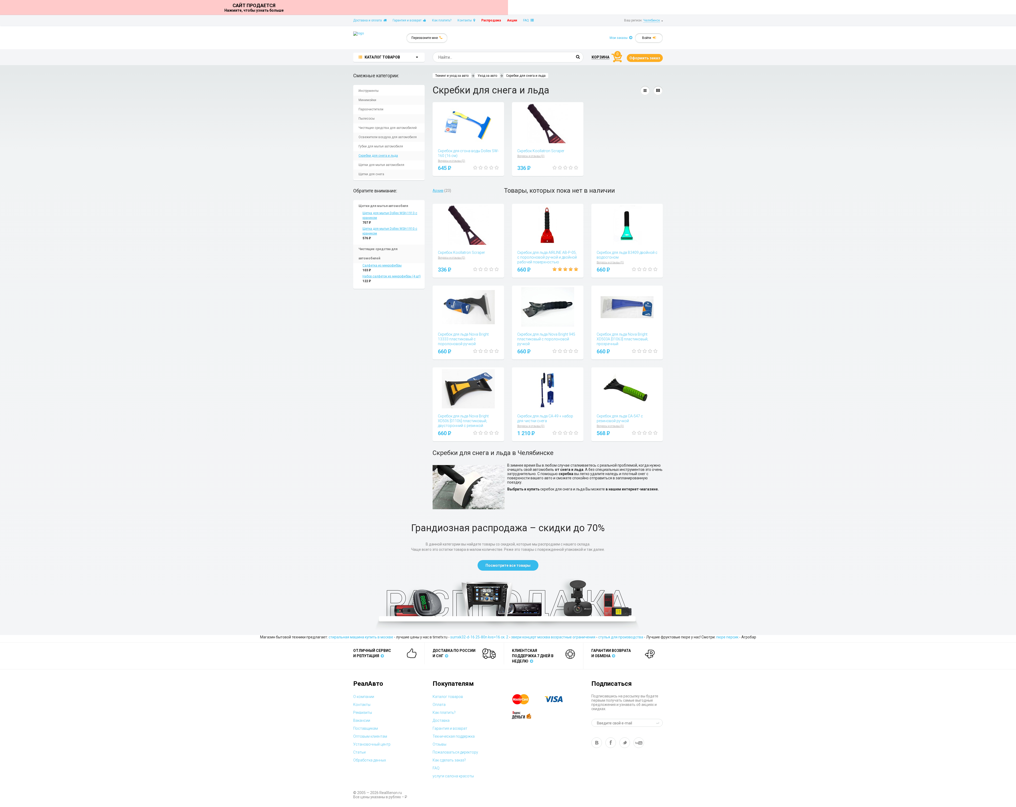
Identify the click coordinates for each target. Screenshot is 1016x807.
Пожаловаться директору (455, 752)
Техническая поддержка (454, 736)
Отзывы (439, 744)
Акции (512, 20)
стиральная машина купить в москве (361, 637)
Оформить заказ (644, 58)
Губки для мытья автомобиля (381, 146)
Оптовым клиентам (370, 736)
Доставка (441, 720)
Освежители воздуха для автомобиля (388, 137)
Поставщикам (365, 728)
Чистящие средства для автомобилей (388, 128)
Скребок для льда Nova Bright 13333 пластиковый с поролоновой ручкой (463, 339)
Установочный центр (372, 744)
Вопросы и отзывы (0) (451, 160)
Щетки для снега (371, 174)
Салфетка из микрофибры (382, 265)
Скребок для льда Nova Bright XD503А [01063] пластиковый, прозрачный (622, 339)
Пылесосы (367, 118)
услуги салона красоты (453, 776)
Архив (438, 190)
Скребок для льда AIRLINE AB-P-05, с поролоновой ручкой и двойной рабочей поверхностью (547, 257)
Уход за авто (487, 76)
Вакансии (361, 720)
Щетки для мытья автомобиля (381, 165)
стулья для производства (620, 637)
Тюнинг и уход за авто (452, 76)
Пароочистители (371, 109)
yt (638, 742)
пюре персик (727, 637)
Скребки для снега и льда (378, 155)
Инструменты (369, 91)
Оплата (439, 704)
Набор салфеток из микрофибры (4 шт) (391, 276)
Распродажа (491, 20)
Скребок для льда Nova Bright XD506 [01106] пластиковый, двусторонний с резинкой (463, 421)
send (659, 723)
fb (610, 742)
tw (624, 742)
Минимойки (367, 100)
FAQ (526, 20)
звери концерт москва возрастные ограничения (553, 637)
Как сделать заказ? (449, 760)
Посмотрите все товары (508, 565)
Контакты (465, 20)
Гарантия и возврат (408, 20)
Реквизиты (362, 712)
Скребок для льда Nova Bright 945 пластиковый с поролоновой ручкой (546, 339)
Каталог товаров (448, 697)
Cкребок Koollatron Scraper (540, 151)
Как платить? (441, 20)
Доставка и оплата (368, 20)
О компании (363, 697)
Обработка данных (369, 760)
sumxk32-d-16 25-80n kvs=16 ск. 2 (479, 637)
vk (596, 742)
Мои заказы (619, 38)
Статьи (359, 752)
